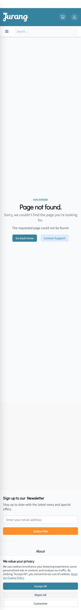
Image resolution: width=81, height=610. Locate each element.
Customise (40, 603)
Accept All (40, 586)
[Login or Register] (74, 17)
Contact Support (54, 238)
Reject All (40, 595)
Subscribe (40, 531)
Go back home (25, 238)
